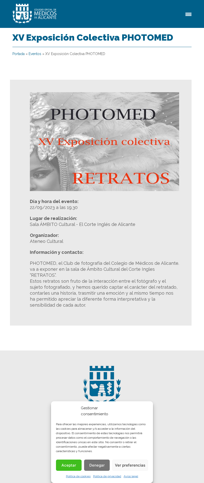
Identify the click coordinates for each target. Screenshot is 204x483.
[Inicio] (35, 14)
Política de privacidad (107, 476)
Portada (18, 54)
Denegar (97, 465)
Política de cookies (78, 476)
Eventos (35, 54)
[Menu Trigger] (188, 14)
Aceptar (68, 465)
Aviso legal (131, 476)
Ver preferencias (130, 465)
